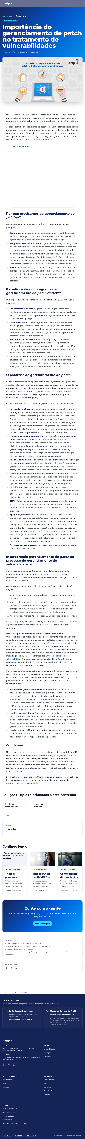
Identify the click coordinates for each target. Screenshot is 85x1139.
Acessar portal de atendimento (62, 1015)
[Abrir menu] (80, 3)
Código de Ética (8, 1116)
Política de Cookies (9, 1112)
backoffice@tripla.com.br (58, 1024)
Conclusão (9, 955)
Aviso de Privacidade (9, 1109)
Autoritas (5, 1087)
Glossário (47, 1087)
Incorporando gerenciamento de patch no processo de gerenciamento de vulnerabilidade (38, 952)
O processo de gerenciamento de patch (20, 949)
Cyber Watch (7, 1080)
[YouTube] (14, 1065)
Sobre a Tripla (49, 1080)
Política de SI (7, 1120)
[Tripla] (7, 3)
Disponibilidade (49, 1049)
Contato (47, 1095)
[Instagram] (9, 1065)
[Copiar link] (20, 968)
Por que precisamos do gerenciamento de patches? (24, 943)
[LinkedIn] (7, 968)
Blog (10, 16)
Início (4, 16)
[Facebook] (11, 968)
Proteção (47, 1053)
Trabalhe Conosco (51, 1091)
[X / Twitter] (16, 968)
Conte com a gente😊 (27, 783)
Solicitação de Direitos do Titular (14, 1123)
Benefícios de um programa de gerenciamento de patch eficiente (29, 946)
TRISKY (4, 1083)
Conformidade (49, 1057)
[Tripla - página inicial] (21, 1041)
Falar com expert (42, 923)
